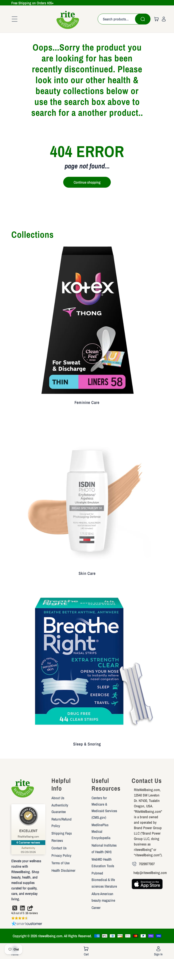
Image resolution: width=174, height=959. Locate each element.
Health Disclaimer (63, 870)
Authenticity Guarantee (59, 808)
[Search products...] (142, 19)
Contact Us (59, 847)
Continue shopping (87, 182)
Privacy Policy (61, 855)
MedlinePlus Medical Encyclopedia (101, 831)
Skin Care (87, 573)
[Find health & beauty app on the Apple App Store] (147, 886)
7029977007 (147, 863)
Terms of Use (60, 862)
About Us (57, 797)
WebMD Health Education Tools (103, 862)
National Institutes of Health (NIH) (104, 848)
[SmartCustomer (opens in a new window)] (26, 925)
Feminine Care (87, 402)
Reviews (57, 840)
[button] (13, 19)
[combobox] (124, 19)
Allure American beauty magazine (103, 897)
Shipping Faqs (61, 833)
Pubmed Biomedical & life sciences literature (104, 880)
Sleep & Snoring (87, 744)
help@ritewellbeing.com (150, 872)
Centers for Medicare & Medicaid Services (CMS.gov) (104, 807)
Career (96, 907)
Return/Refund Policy (61, 822)
